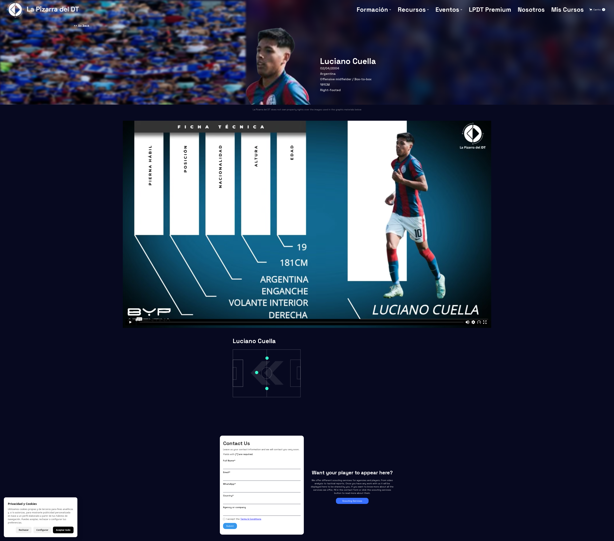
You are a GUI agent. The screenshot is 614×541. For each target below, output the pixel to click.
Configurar (42, 529)
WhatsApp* (229, 483)
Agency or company (234, 507)
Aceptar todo (63, 529)
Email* (226, 472)
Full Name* (229, 460)
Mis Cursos (567, 9)
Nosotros (531, 9)
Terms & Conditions (250, 518)
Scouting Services (352, 500)
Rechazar (24, 529)
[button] (373, 9)
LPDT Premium (490, 9)
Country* (228, 495)
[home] (44, 9)
